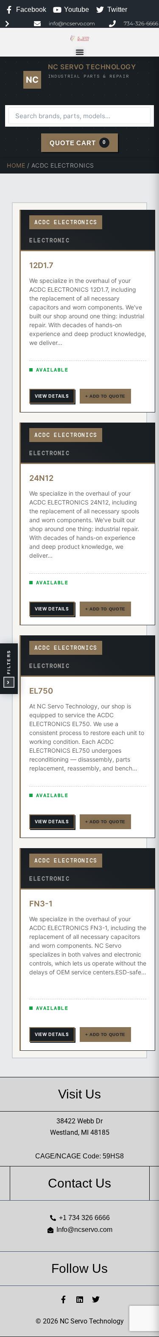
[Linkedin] (80, 1299)
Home (16, 165)
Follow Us (79, 1268)
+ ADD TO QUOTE (105, 396)
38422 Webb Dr (79, 1121)
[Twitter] (96, 1299)
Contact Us (79, 1183)
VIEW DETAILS (52, 396)
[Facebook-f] (63, 1299)
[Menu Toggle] (79, 52)
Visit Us (79, 1094)
